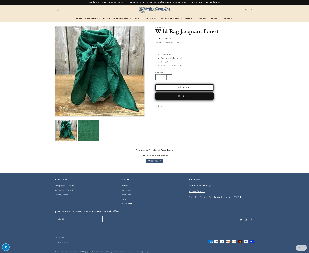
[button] (58, 10)
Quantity (159, 72)
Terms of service (126, 252)
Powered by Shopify (81, 252)
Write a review (154, 161)
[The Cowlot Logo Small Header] (154, 10)
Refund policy (98, 252)
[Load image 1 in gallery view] (66, 130)
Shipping (159, 42)
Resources (127, 204)
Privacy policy (112, 252)
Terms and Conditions (65, 190)
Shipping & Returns (64, 185)
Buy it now (184, 96)
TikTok (238, 197)
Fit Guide (126, 195)
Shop (124, 199)
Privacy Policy (61, 195)
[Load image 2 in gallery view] (88, 130)
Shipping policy (142, 252)
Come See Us (197, 191)
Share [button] (160, 106)
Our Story (126, 190)
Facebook (214, 197)
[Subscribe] (100, 219)
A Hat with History (200, 185)
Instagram (227, 197)
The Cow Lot (66, 252)
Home (125, 185)
